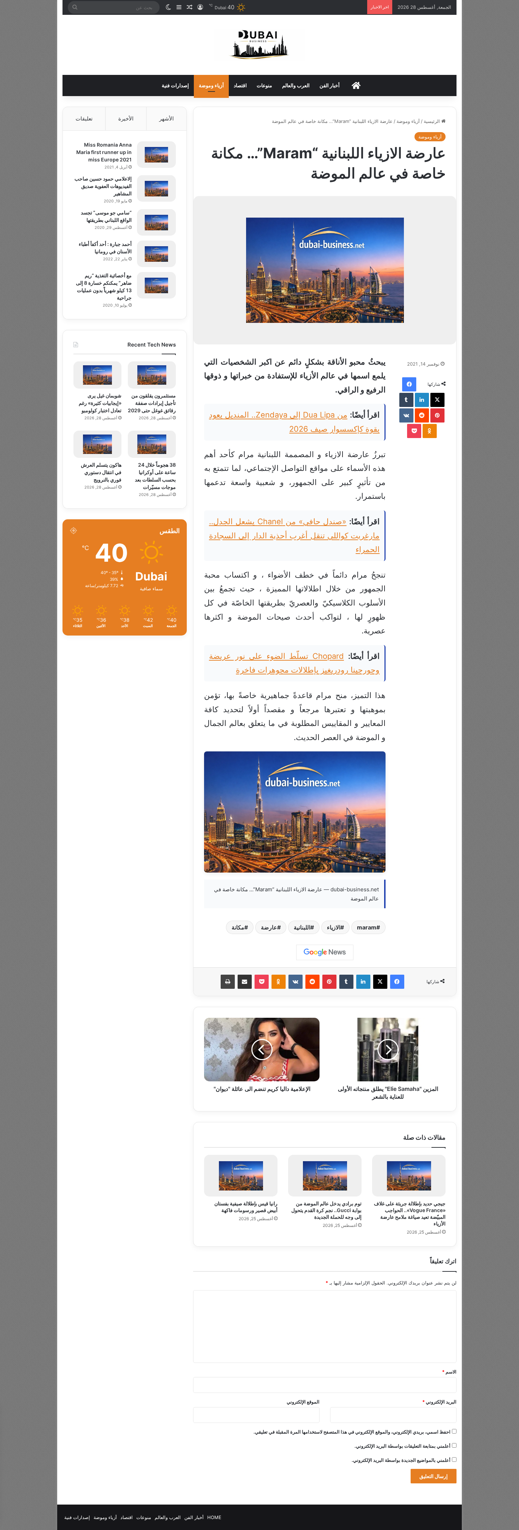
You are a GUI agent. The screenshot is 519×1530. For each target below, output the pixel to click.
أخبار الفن (330, 85)
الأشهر (166, 118)
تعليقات (84, 118)
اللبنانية (302, 927)
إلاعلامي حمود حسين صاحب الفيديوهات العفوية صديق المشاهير (103, 186)
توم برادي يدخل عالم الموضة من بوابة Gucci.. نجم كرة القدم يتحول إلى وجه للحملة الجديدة (326, 1210)
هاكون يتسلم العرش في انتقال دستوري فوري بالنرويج (101, 472)
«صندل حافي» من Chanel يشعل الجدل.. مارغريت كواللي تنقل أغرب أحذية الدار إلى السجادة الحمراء (294, 535)
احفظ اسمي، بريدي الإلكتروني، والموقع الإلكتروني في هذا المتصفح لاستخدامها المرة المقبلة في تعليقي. (352, 1432)
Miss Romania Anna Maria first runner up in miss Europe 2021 (104, 152)
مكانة (238, 927)
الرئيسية (432, 121)
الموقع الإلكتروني (303, 1402)
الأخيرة (125, 118)
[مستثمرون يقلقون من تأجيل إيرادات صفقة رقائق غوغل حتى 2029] (152, 375)
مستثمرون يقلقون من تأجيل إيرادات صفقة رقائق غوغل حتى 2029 (152, 402)
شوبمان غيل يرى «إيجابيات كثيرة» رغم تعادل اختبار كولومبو (100, 402)
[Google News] (324, 952)
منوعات (264, 85)
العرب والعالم (296, 85)
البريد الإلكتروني (439, 1402)
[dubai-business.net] (259, 45)
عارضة (269, 927)
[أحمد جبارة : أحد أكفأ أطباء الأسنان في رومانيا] (156, 254)
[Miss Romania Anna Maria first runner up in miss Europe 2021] (156, 154)
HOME (214, 1517)
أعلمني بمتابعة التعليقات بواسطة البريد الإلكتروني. (402, 1446)
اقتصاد (240, 85)
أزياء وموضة (211, 85)
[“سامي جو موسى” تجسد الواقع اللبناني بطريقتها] (156, 222)
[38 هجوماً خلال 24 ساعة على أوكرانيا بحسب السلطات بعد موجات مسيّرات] (152, 444)
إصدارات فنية (175, 85)
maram (366, 927)
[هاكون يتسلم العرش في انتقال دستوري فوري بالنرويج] (97, 444)
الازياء (333, 927)
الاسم (449, 1372)
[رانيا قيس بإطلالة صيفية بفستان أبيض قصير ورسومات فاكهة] (241, 1175)
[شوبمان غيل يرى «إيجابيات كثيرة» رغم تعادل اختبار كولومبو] (97, 375)
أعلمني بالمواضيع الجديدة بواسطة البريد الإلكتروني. (401, 1460)
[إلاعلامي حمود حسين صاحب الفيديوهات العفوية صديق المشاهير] (156, 188)
